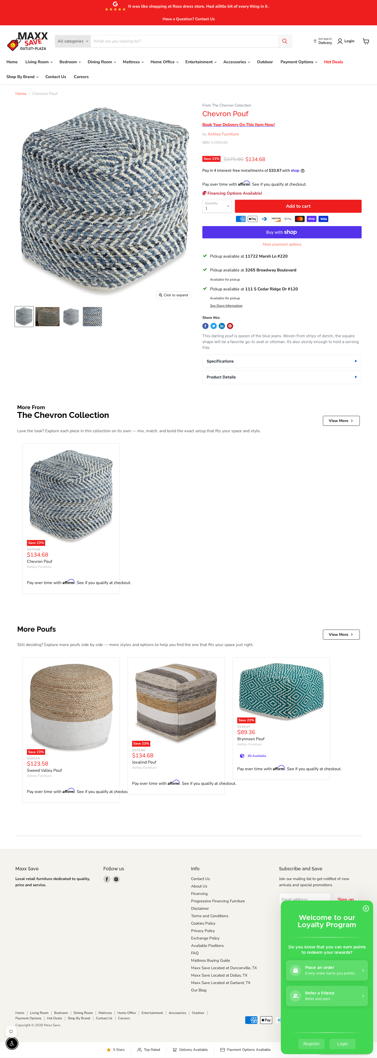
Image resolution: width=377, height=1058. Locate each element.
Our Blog (198, 990)
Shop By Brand (21, 77)
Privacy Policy (203, 930)
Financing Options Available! (234, 193)
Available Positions (207, 945)
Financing (199, 893)
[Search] (285, 41)
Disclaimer (200, 908)
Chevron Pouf (39, 561)
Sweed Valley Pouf (44, 770)
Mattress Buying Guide (210, 960)
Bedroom (68, 62)
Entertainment (199, 62)
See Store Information (226, 306)
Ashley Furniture (223, 134)
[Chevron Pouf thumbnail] (24, 316)
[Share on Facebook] (205, 326)
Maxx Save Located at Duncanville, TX (224, 967)
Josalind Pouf (144, 762)
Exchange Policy (205, 938)
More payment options (282, 244)
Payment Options (297, 62)
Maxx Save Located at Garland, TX (221, 982)
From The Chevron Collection (226, 105)
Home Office (163, 62)
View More (338, 420)
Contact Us (55, 77)
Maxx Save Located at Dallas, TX (219, 975)
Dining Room (100, 62)
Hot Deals (333, 62)
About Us (199, 886)
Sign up (346, 899)
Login (349, 41)
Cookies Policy (203, 923)
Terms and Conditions (209, 915)
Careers (81, 77)
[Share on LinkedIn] (222, 326)
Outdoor (265, 62)
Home (12, 62)
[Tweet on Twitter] (214, 326)
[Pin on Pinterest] (230, 326)
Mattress (132, 62)
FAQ (195, 953)
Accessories (235, 62)
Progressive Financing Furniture (218, 901)
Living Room (37, 62)
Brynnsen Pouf (250, 739)
